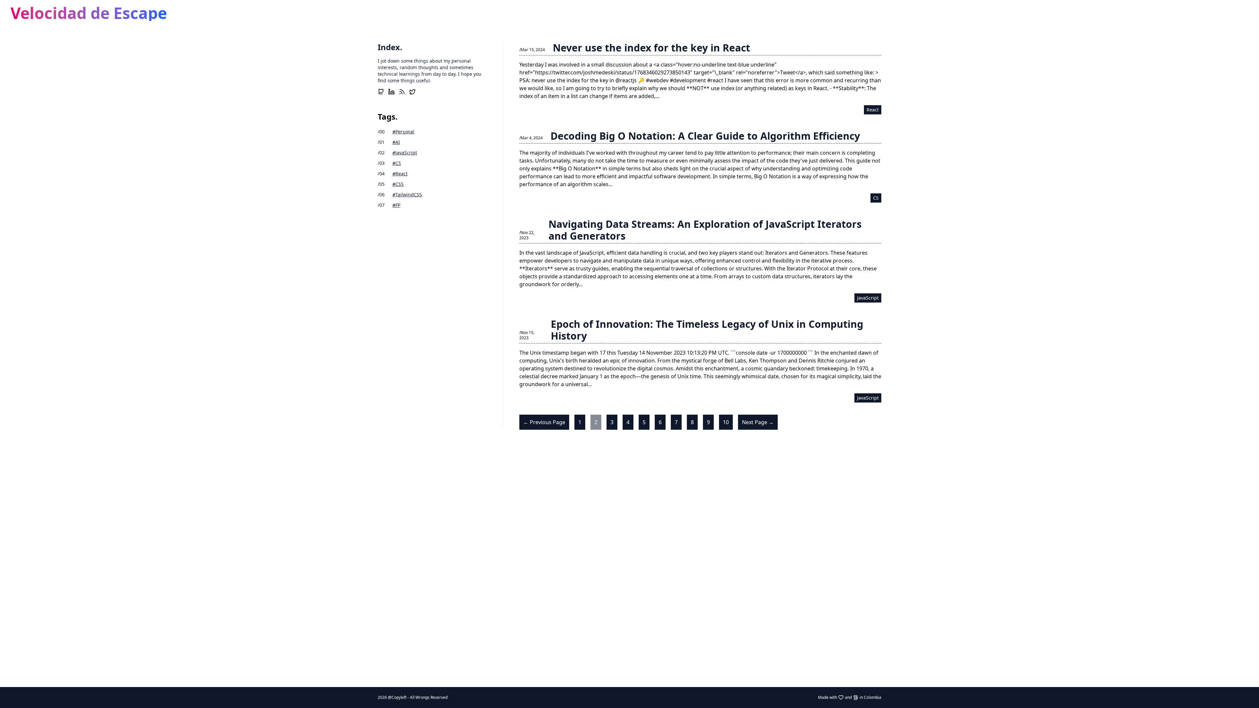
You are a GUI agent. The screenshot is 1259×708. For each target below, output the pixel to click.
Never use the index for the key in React (651, 47)
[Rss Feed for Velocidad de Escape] (402, 92)
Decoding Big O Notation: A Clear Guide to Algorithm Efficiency (705, 136)
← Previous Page (544, 422)
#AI (396, 142)
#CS (396, 163)
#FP (396, 205)
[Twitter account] (412, 92)
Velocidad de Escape (88, 13)
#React (400, 173)
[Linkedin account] (391, 92)
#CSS (398, 184)
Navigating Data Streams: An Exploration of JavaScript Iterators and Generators (705, 230)
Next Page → (758, 422)
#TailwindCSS (407, 194)
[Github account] (381, 92)
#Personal (403, 131)
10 (726, 422)
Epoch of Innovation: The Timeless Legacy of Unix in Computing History (707, 330)
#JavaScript (404, 152)
